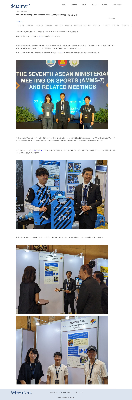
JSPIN (60, 52)
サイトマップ (78, 392)
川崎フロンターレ (39, 150)
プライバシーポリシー (66, 392)
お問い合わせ (53, 392)
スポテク (42, 36)
